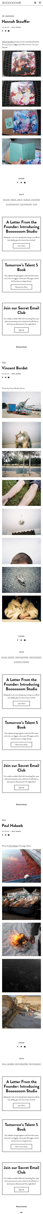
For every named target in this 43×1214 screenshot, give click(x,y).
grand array (17, 200)
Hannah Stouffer (7, 42)
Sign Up (21, 330)
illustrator (26, 204)
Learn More (21, 246)
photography (35, 657)
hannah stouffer (31, 200)
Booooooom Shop (21, 287)
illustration (12, 204)
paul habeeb (8, 1064)
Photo (4, 362)
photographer (21, 657)
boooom (6, 200)
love (35, 204)
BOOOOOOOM (11, 2)
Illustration (9, 15)
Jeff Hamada (16, 27)
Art (3, 15)
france (11, 657)
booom (4, 657)
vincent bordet (21, 662)
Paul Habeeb (13, 846)
